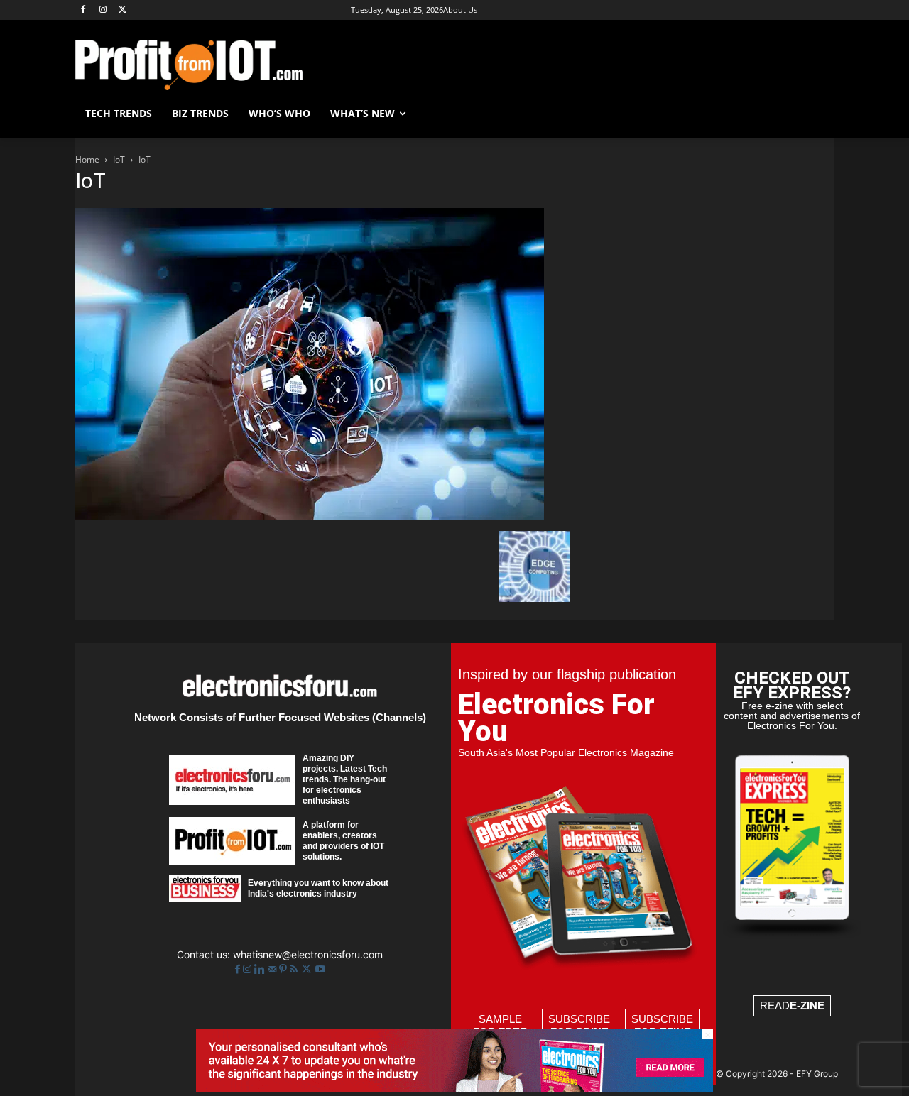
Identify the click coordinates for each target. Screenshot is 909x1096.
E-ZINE (807, 1005)
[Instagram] (103, 10)
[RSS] (295, 969)
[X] (123, 10)
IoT (119, 159)
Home (87, 159)
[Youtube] (320, 969)
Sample (500, 1025)
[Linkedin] (261, 969)
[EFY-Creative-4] (454, 1089)
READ (792, 1005)
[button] (817, 114)
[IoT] (309, 516)
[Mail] (273, 969)
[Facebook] (83, 10)
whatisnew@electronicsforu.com (308, 954)
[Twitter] (307, 969)
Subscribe (579, 1025)
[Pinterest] (284, 969)
